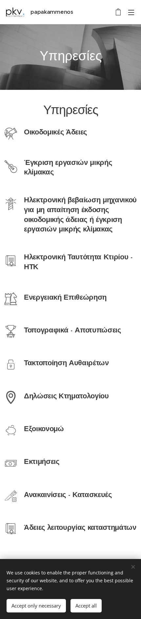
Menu (131, 12)
